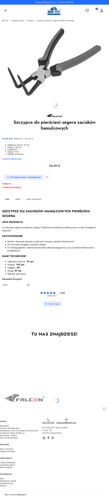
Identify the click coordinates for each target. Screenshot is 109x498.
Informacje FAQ (6, 483)
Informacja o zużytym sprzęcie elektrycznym (19, 431)
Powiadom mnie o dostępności (26, 177)
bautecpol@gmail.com (45, 2)
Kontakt (3, 486)
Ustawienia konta (7, 465)
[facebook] (48, 437)
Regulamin (4, 426)
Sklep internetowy (14, 495)
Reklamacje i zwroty (8, 435)
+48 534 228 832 (65, 2)
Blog (2, 479)
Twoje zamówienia (7, 463)
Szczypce (30, 20)
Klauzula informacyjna (9, 428)
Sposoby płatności (7, 451)
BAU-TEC (5, 20)
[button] (5, 11)
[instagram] (43, 438)
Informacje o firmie (8, 481)
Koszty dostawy (6, 449)
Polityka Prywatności (9, 438)
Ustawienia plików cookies (11, 433)
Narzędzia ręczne (18, 20)
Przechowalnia (6, 467)
